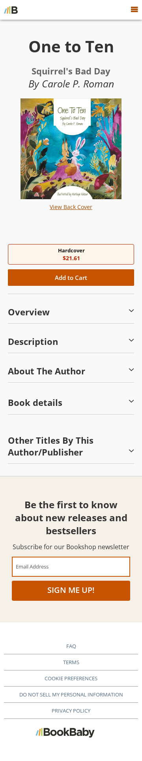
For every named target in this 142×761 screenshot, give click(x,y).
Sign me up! (71, 590)
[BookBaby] (11, 10)
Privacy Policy (71, 710)
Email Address (32, 566)
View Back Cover (71, 207)
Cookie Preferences (71, 678)
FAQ (71, 646)
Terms (71, 662)
